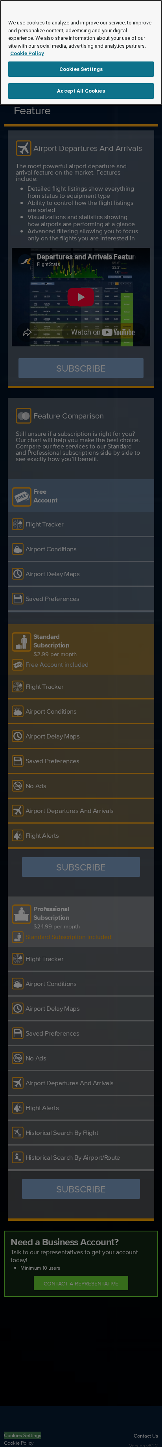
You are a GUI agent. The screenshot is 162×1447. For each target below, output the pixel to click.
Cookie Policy (27, 53)
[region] (81, 52)
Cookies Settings (81, 69)
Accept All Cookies (81, 91)
